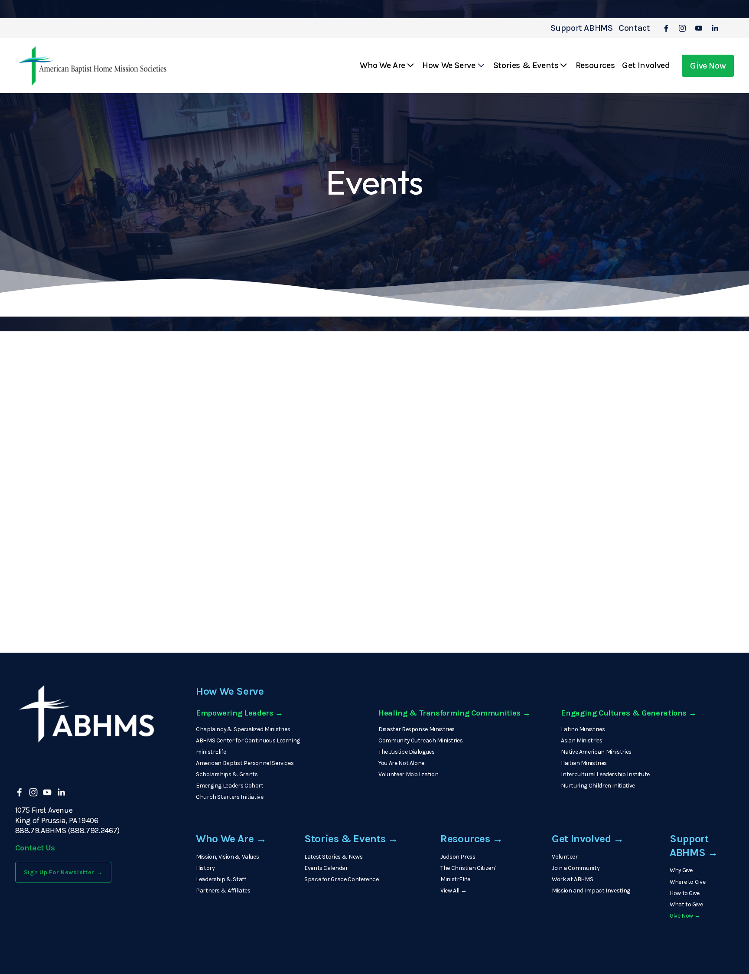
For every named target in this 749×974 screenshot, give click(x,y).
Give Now (708, 66)
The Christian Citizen (467, 868)
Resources (595, 65)
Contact (634, 28)
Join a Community (575, 868)
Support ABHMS (581, 28)
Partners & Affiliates (223, 890)
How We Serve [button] (448, 65)
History (205, 868)
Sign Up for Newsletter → (63, 872)
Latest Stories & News (333, 856)
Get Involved (646, 65)
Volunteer (565, 856)
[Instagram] (682, 28)
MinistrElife (455, 879)
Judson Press (457, 856)
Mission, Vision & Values (227, 856)
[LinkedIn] (714, 28)
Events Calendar (326, 868)
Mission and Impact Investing (591, 890)
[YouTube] (698, 28)
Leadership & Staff (221, 879)
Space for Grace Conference (341, 879)
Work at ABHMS (572, 879)
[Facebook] (666, 28)
